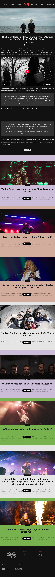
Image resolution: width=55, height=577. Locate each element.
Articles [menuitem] (12, 4)
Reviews (24, 557)
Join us (40, 554)
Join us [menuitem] (41, 4)
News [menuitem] (5, 4)
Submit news (41, 555)
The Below (27, 149)
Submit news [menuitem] (34, 4)
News (27, 32)
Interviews (27, 474)
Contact (40, 557)
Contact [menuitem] (49, 4)
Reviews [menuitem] (20, 4)
